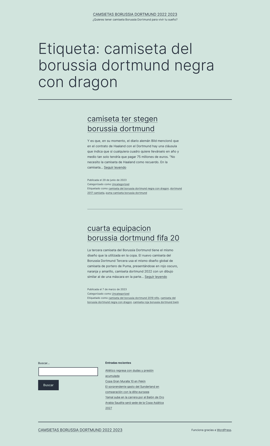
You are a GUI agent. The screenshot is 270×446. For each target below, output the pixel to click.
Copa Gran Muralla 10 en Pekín (125, 381)
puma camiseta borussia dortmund (126, 192)
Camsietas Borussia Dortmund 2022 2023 (135, 14)
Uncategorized (120, 184)
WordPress (224, 430)
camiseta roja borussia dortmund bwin (156, 302)
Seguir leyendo (115, 167)
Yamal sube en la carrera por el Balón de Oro (134, 397)
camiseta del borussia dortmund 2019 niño (134, 297)
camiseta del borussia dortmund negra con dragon (139, 188)
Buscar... (44, 363)
